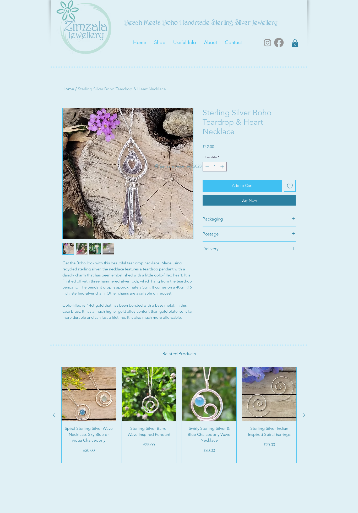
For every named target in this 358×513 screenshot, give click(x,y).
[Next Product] (304, 415)
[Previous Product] (54, 415)
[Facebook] (279, 42)
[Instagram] (267, 42)
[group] (179, 415)
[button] (295, 43)
